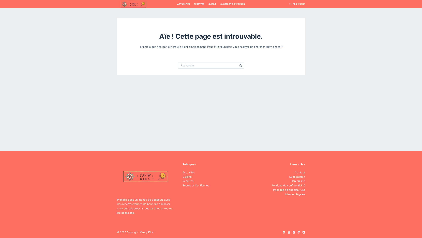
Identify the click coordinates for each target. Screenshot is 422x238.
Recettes (199, 4)
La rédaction (297, 176)
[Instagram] (294, 232)
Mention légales (295, 194)
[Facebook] (284, 232)
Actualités (183, 4)
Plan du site (297, 181)
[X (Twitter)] (289, 232)
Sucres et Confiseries (232, 4)
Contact (300, 172)
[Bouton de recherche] (240, 65)
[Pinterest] (299, 232)
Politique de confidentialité (288, 185)
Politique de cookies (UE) (289, 189)
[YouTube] (303, 232)
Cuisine (212, 4)
